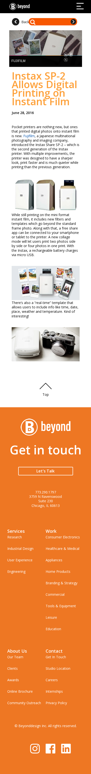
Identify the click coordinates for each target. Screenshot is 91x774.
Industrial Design (20, 548)
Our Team (15, 657)
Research (14, 537)
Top (45, 394)
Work (51, 531)
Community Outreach (24, 703)
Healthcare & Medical (62, 548)
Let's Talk (45, 471)
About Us (17, 651)
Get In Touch (56, 657)
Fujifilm (29, 136)
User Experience (20, 560)
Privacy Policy (56, 703)
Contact (54, 651)
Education (53, 629)
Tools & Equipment (61, 606)
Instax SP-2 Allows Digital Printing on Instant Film (44, 88)
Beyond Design (20, 6)
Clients (12, 668)
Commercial (55, 594)
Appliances (54, 560)
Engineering (16, 571)
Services (16, 531)
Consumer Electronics (63, 537)
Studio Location (58, 668)
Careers (52, 680)
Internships (54, 691)
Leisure (51, 617)
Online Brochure (20, 691)
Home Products (58, 571)
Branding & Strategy (61, 583)
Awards (13, 680)
